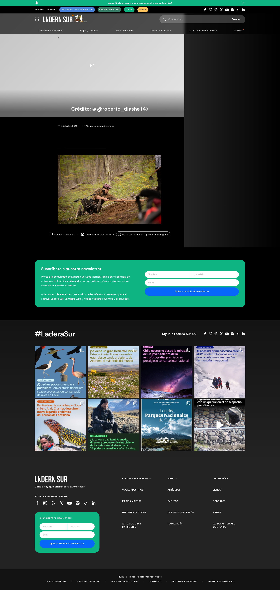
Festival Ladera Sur (109, 9)
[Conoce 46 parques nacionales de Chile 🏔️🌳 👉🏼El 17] (166, 425)
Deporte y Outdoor (161, 30)
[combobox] (202, 19)
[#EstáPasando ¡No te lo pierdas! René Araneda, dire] (113, 425)
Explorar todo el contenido (224, 525)
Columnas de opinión (181, 512)
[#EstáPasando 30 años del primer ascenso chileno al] (219, 372)
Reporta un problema (184, 581)
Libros (217, 489)
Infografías (220, 478)
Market (129, 9)
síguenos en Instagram (145, 234)
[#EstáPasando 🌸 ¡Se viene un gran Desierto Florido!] (113, 372)
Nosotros (40, 9)
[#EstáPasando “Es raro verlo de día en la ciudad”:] (219, 425)
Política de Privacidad (221, 581)
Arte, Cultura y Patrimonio (203, 30)
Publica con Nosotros (124, 581)
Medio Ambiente (124, 30)
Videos (217, 512)
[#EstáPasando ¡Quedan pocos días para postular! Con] (60, 372)
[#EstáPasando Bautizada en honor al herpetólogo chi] (60, 425)
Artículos (174, 489)
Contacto (155, 581)
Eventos (173, 501)
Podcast (51, 9)
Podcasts (219, 501)
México (143, 9)
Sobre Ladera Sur (56, 581)
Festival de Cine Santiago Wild (77, 9)
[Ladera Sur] (65, 19)
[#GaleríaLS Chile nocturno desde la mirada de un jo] (166, 372)
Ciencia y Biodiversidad (50, 30)
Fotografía (175, 523)
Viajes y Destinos (89, 30)
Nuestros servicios (88, 581)
